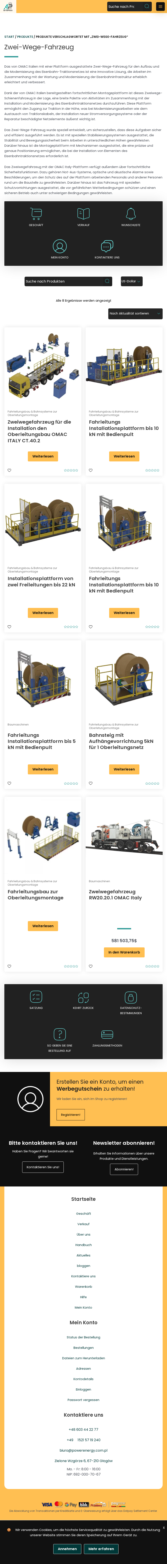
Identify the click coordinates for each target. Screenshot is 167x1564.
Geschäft (36, 225)
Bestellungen (83, 1348)
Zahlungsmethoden (107, 1045)
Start (9, 37)
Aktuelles (83, 1255)
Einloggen (83, 1389)
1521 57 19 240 (89, 1440)
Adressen (83, 1368)
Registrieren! (70, 1115)
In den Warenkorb (124, 952)
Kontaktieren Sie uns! (43, 1167)
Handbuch (83, 1245)
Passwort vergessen (83, 1400)
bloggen (83, 1266)
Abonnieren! (124, 1169)
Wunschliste (130, 225)
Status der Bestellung (83, 1337)
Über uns (83, 1234)
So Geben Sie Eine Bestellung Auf (59, 1048)
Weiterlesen (42, 456)
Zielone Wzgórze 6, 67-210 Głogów (84, 1460)
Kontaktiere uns (107, 257)
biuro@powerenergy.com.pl (83, 1450)
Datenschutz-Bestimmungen (131, 1010)
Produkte (25, 37)
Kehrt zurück (83, 1008)
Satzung (36, 1008)
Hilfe (83, 1297)
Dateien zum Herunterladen (83, 1358)
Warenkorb (83, 1286)
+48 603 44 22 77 (83, 1429)
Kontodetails (83, 1379)
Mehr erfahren (101, 1548)
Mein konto (59, 257)
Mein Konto (83, 1307)
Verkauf (83, 225)
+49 (70, 1440)
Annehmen (67, 1548)
